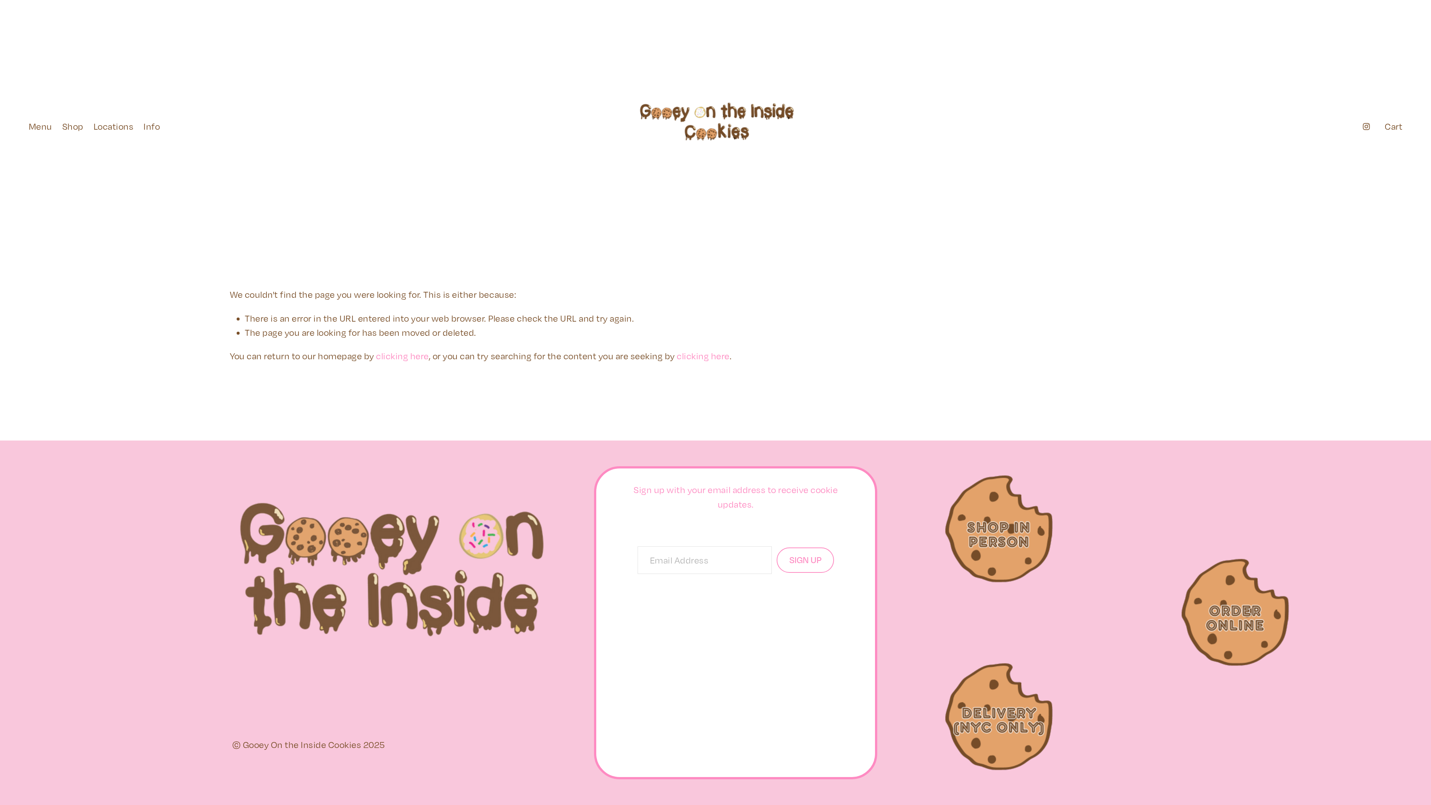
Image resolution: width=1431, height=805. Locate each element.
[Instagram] (1366, 126)
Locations (114, 126)
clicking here (402, 356)
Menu (40, 126)
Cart (1393, 126)
